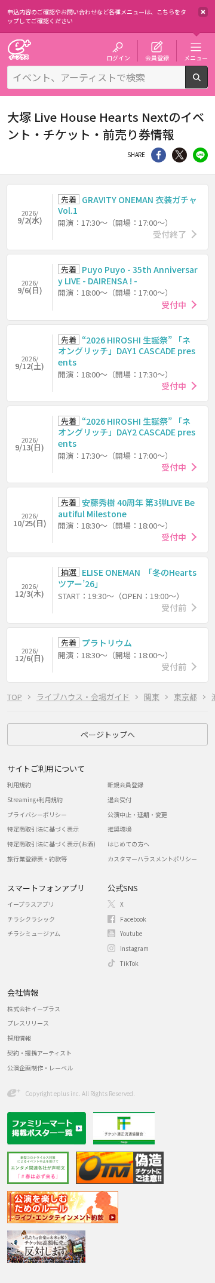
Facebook (133, 918)
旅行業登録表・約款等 (37, 858)
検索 (207, 83)
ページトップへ (108, 734)
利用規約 (19, 784)
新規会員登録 (125, 784)
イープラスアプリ (30, 904)
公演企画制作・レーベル (40, 1067)
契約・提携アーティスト (39, 1052)
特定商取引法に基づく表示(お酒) (51, 843)
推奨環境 (119, 828)
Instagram (134, 948)
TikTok (129, 963)
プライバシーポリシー (37, 814)
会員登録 (157, 57)
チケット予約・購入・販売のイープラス (19, 49)
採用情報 (19, 1037)
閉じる (203, 12)
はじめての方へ (128, 843)
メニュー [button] (196, 57)
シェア (158, 155)
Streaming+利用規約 (35, 799)
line (200, 155)
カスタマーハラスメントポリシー (152, 858)
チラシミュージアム (33, 933)
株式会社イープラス (33, 1008)
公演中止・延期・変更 (137, 814)
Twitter (179, 155)
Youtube (131, 933)
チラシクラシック (31, 918)
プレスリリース (28, 1022)
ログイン (118, 57)
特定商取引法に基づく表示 (43, 828)
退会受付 (119, 799)
